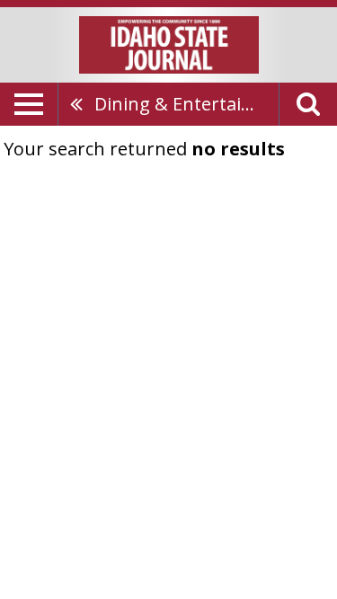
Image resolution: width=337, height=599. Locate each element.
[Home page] (169, 43)
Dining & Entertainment (186, 104)
